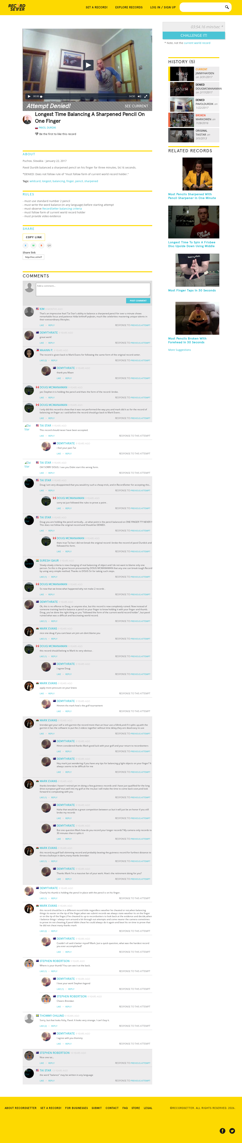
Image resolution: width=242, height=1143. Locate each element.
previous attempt (140, 325)
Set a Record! (50, 1108)
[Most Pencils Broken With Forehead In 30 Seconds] (193, 318)
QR (49, 245)
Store (136, 1108)
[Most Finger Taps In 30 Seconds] (193, 270)
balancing (59, 181)
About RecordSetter (21, 1108)
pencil (79, 181)
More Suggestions (179, 350)
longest (46, 181)
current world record (197, 43)
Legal (148, 1108)
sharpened (91, 181)
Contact (112, 1108)
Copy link (34, 237)
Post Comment (138, 300)
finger (70, 181)
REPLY (51, 325)
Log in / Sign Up (163, 7)
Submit (97, 1108)
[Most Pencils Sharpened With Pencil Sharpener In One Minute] (193, 174)
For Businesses (76, 1108)
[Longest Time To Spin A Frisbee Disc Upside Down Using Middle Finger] (193, 222)
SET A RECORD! (97, 7)
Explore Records (129, 7)
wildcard (35, 181)
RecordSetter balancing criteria (62, 208)
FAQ (125, 1108)
